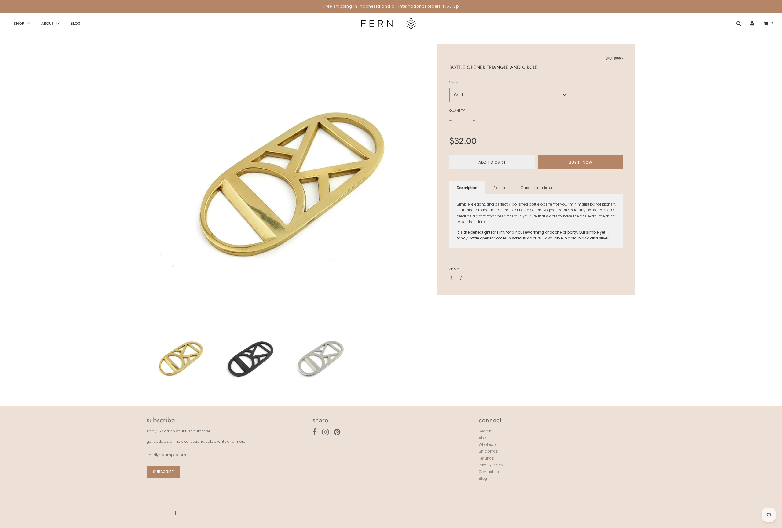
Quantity (457, 110)
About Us (487, 437)
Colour (456, 81)
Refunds (486, 458)
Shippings (488, 451)
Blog (76, 23)
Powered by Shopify (198, 512)
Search (485, 431)
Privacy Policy (491, 465)
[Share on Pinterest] (461, 277)
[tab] (467, 187)
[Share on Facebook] (452, 277)
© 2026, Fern (158, 512)
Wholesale (488, 444)
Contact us (489, 471)
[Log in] (752, 23)
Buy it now (581, 162)
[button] (510, 95)
